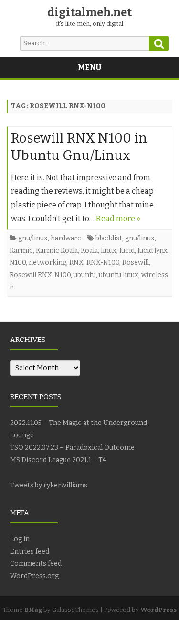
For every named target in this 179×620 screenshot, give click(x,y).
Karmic (21, 251)
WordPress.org (34, 576)
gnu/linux (33, 238)
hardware (66, 238)
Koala (89, 251)
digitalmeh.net (89, 12)
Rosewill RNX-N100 (40, 275)
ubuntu (85, 275)
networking (47, 262)
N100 (18, 262)
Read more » (118, 218)
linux (108, 251)
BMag (33, 609)
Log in (20, 539)
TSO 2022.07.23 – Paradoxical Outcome (72, 448)
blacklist (108, 238)
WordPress (158, 609)
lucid (127, 251)
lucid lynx (152, 251)
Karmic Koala (57, 251)
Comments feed (36, 563)
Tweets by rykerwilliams (48, 485)
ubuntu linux (118, 275)
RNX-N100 (102, 262)
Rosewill (135, 262)
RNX (76, 262)
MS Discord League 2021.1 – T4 (58, 460)
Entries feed (29, 552)
